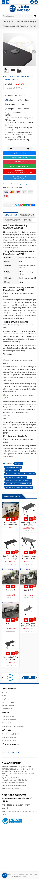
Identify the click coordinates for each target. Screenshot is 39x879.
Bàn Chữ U (28, 590)
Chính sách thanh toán (9, 737)
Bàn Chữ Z (10, 590)
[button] (5, 51)
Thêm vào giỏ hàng (20, 166)
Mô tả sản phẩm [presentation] (11, 215)
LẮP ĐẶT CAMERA (8, 705)
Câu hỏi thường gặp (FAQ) (10, 734)
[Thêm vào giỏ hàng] (8, 519)
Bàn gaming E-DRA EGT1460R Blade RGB (28, 558)
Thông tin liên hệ (7, 708)
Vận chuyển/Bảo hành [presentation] (13, 220)
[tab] (10, 215)
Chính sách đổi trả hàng (9, 723)
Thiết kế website (16, 876)
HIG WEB (25, 876)
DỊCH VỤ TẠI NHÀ (8, 702)
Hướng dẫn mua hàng (9, 740)
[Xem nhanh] (13, 519)
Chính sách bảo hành (9, 719)
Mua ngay (19, 162)
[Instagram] (8, 752)
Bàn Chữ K (10, 623)
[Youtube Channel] (13, 752)
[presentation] (3, 677)
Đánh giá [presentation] (27, 220)
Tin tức (4, 695)
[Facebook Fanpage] (3, 752)
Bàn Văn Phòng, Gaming (19, 184)
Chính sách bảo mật (8, 716)
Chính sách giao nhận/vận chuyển (13, 726)
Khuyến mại (5, 699)
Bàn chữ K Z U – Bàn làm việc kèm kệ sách (10, 525)
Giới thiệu (5, 692)
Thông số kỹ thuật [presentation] (27, 215)
